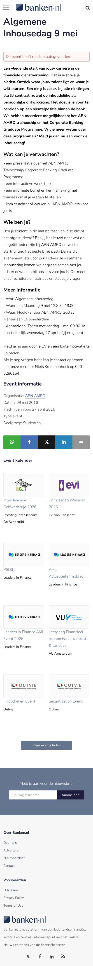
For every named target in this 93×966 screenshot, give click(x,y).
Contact (9, 865)
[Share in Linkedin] (63, 442)
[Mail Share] (81, 442)
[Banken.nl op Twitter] (28, 956)
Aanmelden (70, 795)
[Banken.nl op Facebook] (39, 956)
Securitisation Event (66, 701)
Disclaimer (11, 890)
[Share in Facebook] (29, 442)
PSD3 (8, 569)
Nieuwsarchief (14, 858)
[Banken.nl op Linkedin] (51, 956)
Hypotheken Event (19, 701)
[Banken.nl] (52, 4)
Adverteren (11, 850)
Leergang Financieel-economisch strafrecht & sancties (67, 638)
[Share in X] (46, 442)
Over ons (10, 842)
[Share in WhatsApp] (12, 442)
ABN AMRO (35, 395)
